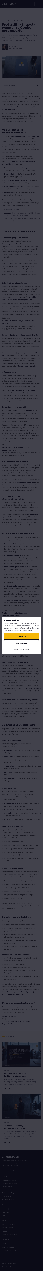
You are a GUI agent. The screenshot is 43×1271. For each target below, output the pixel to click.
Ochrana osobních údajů (22, 649)
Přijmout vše (21, 636)
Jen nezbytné (21, 643)
